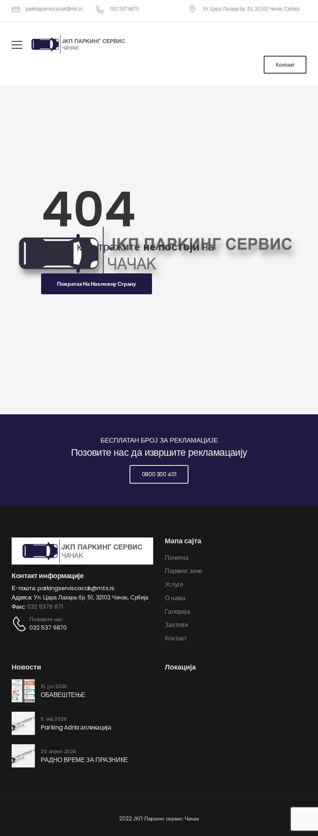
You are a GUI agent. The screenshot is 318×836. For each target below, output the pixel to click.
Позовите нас (46, 619)
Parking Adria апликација (76, 727)
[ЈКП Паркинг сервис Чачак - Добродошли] (78, 44)
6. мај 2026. (54, 719)
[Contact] (20, 623)
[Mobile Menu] (17, 44)
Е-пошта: (24, 588)
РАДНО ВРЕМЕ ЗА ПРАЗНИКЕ (84, 759)
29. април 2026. (59, 751)
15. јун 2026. (54, 686)
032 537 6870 (48, 627)
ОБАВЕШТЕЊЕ (63, 694)
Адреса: (22, 597)
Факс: (19, 607)
